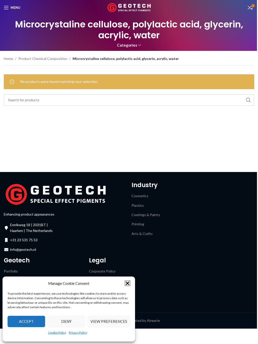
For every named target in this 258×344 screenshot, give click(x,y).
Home (8, 58)
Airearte (153, 320)
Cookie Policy (57, 332)
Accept (26, 321)
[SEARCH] (248, 100)
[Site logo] (129, 7)
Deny (66, 321)
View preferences (108, 321)
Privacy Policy (78, 332)
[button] (127, 283)
